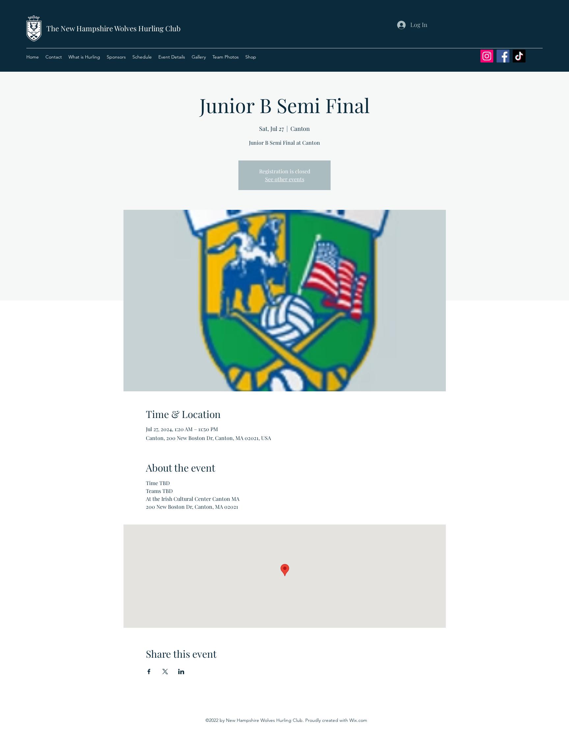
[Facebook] (503, 56)
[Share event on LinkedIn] (181, 671)
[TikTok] (519, 56)
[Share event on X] (165, 671)
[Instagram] (486, 56)
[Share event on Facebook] (149, 671)
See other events (284, 179)
